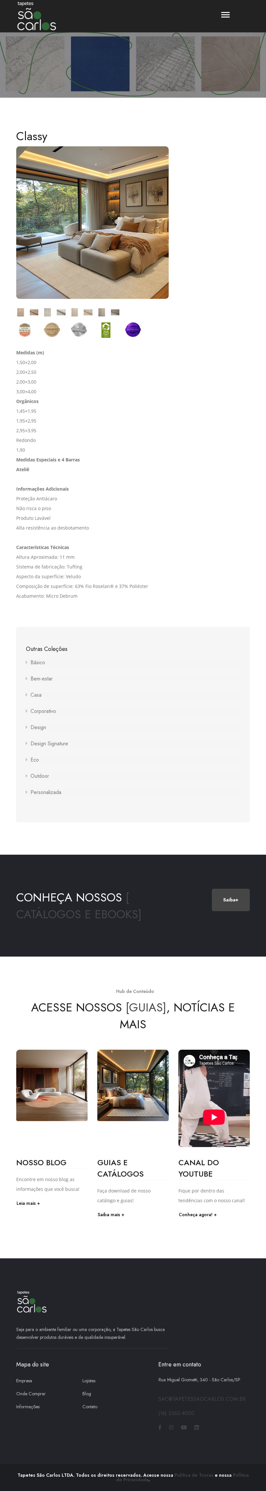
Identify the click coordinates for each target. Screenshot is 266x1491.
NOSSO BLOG (41, 1162)
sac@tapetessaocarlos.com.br (202, 1399)
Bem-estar (41, 678)
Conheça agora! (195, 1214)
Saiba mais (109, 1214)
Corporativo (43, 711)
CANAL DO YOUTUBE (198, 1168)
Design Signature (49, 743)
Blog (86, 1393)
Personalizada (45, 792)
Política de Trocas (194, 1475)
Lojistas (88, 1380)
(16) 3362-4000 (176, 1413)
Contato (89, 1406)
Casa (36, 695)
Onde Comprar (31, 1393)
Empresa (24, 1380)
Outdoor (39, 776)
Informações (28, 1406)
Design (38, 727)
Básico (37, 662)
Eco (34, 760)
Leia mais (26, 1203)
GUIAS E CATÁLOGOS (120, 1168)
